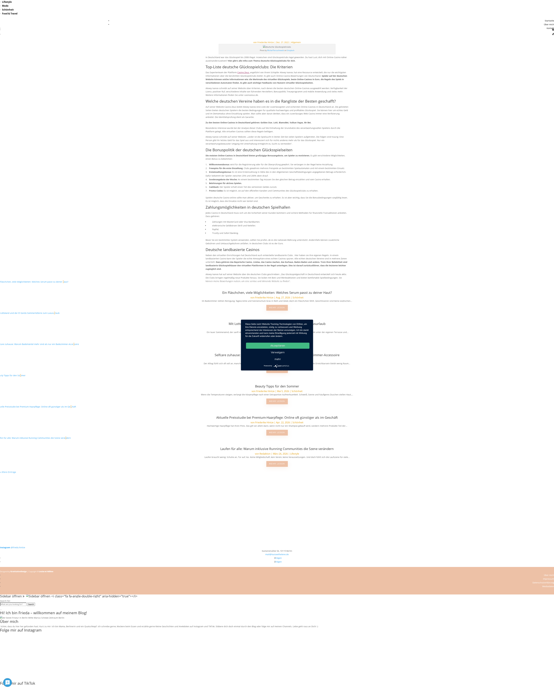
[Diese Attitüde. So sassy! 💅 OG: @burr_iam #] (55, 499)
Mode (5, 5)
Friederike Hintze (265, 42)
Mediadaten (548, 586)
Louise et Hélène (46, 571)
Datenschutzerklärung (543, 582)
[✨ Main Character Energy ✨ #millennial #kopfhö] (498, 498)
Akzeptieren (277, 345)
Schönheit (8, 9)
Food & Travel (9, 13)
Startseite (549, 20)
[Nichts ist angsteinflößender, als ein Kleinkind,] (277, 501)
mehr (278, 359)
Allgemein (296, 42)
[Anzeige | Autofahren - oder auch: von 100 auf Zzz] (277, 485)
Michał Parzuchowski (275, 50)
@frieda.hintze (12, 547)
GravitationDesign (18, 571)
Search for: (5, 601)
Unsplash (290, 50)
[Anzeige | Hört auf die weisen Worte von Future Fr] (387, 520)
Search (31, 604)
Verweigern (278, 352)
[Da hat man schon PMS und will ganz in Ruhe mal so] (55, 478)
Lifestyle (7, 1)
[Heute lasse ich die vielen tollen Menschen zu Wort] (498, 482)
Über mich (549, 24)
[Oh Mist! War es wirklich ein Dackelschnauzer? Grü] (166, 480)
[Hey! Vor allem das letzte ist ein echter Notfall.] (166, 499)
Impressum (548, 578)
